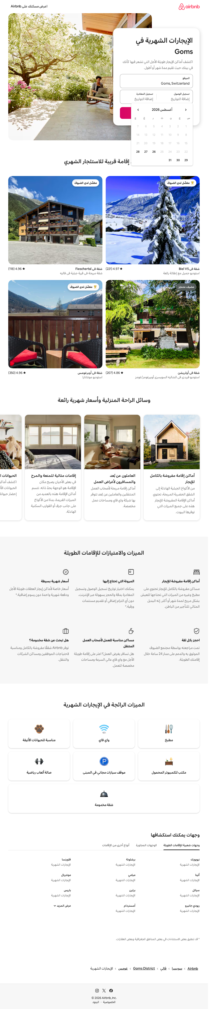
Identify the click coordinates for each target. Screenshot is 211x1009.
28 (137, 152)
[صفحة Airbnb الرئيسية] (189, 6)
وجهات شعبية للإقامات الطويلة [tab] (181, 845)
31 (170, 160)
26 (154, 152)
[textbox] (175, 99)
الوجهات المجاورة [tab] (146, 845)
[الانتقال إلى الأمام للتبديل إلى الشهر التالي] (138, 110)
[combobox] (156, 83)
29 (186, 160)
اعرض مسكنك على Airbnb (29, 6)
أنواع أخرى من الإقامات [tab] (115, 845)
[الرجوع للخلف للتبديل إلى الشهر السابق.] (185, 110)
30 (178, 160)
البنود (96, 1002)
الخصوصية (109, 1002)
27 (146, 152)
